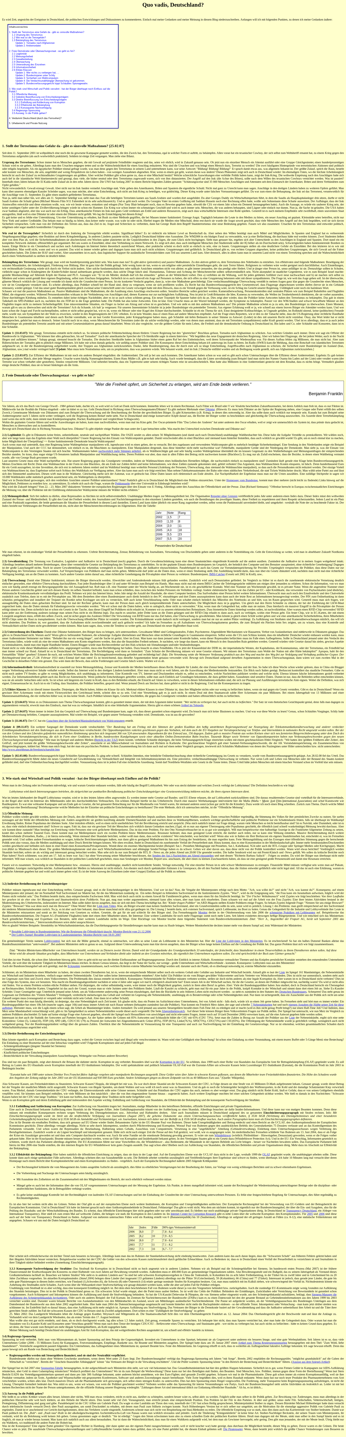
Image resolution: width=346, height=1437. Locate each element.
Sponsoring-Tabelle (52, 1367)
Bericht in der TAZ (106, 739)
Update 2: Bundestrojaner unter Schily (35, 75)
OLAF (266, 1154)
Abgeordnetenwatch (173, 1011)
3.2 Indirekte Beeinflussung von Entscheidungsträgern (40, 97)
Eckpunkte (74, 966)
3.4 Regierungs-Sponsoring (26, 110)
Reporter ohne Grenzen (224, 496)
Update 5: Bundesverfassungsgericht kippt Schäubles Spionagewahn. (51, 83)
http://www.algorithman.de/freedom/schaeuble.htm (31, 749)
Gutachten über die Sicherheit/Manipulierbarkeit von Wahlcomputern (85, 720)
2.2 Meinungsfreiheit (22, 56)
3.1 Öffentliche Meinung (24, 94)
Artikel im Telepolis (192, 705)
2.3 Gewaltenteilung (22, 59)
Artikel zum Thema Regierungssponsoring (262, 1342)
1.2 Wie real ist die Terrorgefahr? (29, 37)
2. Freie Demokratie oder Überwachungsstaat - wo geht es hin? (42, 51)
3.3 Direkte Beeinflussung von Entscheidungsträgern (39, 99)
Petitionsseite (122, 483)
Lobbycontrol (52, 940)
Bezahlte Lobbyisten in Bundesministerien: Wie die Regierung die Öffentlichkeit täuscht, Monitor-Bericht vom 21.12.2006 (81, 931)
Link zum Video (106, 906)
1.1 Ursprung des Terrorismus (27, 34)
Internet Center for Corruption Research (193, 1213)
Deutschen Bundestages (293, 991)
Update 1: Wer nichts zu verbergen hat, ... (37, 72)
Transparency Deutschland (301, 1210)
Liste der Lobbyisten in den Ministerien (239, 940)
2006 (322, 1213)
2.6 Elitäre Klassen (22, 70)
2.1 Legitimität (19, 53)
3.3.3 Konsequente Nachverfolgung (33, 107)
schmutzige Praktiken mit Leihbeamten (292, 912)
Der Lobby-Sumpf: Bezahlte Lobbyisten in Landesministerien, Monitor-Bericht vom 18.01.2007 (66, 934)
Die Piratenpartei (233, 1429)
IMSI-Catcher (217, 574)
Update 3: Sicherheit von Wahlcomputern (36, 78)
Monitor (202, 912)
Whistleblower (222, 1135)
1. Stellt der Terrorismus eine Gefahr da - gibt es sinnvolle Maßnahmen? (46, 32)
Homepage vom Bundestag (242, 480)
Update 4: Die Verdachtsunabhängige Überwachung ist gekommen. (50, 80)
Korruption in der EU (172, 1061)
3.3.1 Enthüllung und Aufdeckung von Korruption (40, 102)
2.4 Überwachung (21, 61)
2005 (310, 1213)
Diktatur (210, 409)
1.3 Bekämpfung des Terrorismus (29, 40)
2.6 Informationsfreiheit (24, 67)
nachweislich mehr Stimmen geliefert (119, 451)
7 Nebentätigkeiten (261, 1004)
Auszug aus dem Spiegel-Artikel (310, 1361)
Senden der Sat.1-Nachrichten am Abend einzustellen (183, 855)
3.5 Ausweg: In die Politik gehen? (29, 113)
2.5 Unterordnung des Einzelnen (28, 64)
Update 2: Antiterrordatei (28, 45)
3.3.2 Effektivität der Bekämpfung (32, 105)
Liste (282, 972)
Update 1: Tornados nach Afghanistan (35, 43)
